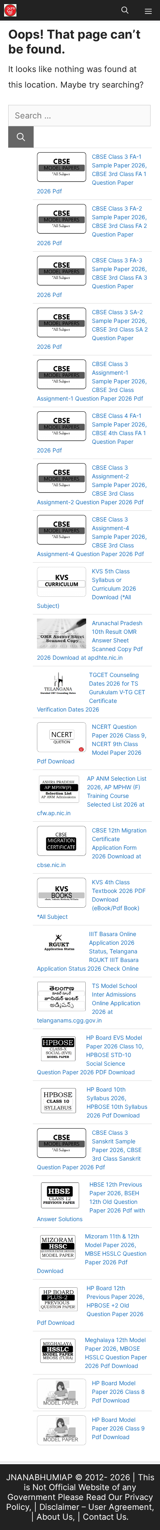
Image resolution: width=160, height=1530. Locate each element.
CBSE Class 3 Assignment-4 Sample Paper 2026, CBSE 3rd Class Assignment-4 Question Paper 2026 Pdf (92, 536)
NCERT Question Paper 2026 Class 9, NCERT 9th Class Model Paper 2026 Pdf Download (91, 744)
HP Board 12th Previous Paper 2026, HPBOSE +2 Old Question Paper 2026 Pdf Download (90, 1305)
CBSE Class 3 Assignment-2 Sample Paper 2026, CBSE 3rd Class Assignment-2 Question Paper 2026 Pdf (92, 484)
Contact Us (104, 1517)
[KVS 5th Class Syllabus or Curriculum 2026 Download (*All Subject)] (61, 583)
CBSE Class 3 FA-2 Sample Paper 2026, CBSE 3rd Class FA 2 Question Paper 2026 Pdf (92, 225)
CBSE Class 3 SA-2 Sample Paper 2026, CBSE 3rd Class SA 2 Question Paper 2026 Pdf (92, 329)
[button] (125, 10)
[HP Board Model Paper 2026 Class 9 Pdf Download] (61, 1431)
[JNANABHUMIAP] (10, 10)
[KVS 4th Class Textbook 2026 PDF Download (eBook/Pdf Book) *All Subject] (61, 894)
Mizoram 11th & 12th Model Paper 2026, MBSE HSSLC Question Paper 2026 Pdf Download (91, 1253)
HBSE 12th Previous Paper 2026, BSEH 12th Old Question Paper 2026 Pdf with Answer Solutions (91, 1201)
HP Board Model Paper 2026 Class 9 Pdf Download (118, 1428)
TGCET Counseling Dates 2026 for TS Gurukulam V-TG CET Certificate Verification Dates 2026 (91, 692)
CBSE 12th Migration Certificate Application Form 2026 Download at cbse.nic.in (91, 847)
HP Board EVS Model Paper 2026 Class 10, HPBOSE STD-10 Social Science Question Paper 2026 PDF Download (90, 1055)
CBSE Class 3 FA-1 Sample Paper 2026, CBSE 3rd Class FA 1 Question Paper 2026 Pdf (92, 174)
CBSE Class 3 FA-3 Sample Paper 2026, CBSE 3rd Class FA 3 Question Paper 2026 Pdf (92, 277)
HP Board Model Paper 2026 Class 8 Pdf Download (118, 1391)
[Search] (21, 137)
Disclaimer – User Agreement (95, 1507)
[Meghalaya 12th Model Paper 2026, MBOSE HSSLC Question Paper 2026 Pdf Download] (58, 1351)
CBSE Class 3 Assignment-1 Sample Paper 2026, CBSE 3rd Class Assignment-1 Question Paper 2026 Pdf (92, 381)
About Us (55, 1517)
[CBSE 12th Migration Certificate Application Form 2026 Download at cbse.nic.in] (61, 842)
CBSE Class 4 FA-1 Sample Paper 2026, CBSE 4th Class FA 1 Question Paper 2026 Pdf (92, 433)
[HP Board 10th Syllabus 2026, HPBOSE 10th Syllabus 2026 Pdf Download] (59, 1101)
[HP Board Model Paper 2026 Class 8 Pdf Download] (61, 1395)
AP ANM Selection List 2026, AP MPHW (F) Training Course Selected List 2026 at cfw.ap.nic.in (91, 795)
